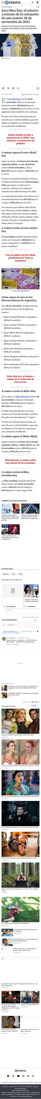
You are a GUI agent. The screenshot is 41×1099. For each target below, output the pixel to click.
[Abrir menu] (3, 2)
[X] (13, 1076)
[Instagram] (23, 1076)
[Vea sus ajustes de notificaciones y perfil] (37, 2)
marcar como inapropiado (34, 646)
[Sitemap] (33, 1076)
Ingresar (33, 2)
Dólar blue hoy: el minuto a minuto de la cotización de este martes (20, 379)
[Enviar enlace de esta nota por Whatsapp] (13, 88)
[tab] (10, 631)
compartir (28, 644)
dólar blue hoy (22, 396)
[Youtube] (18, 1076)
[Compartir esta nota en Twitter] (8, 88)
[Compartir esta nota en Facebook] (3, 88)
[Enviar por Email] (18, 88)
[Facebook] (8, 1076)
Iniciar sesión (26, 617)
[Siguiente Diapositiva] (38, 595)
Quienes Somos (13, 1082)
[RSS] (28, 1076)
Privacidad (30, 1082)
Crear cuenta (34, 617)
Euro (13, 574)
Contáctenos (22, 1082)
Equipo (36, 1082)
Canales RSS (4, 1082)
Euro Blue (5, 574)
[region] (20, 660)
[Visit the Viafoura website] (35, 702)
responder (9, 644)
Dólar (20, 574)
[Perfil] (20, 1071)
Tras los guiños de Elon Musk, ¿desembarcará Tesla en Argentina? (20, 258)
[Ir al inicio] (13, 2)
